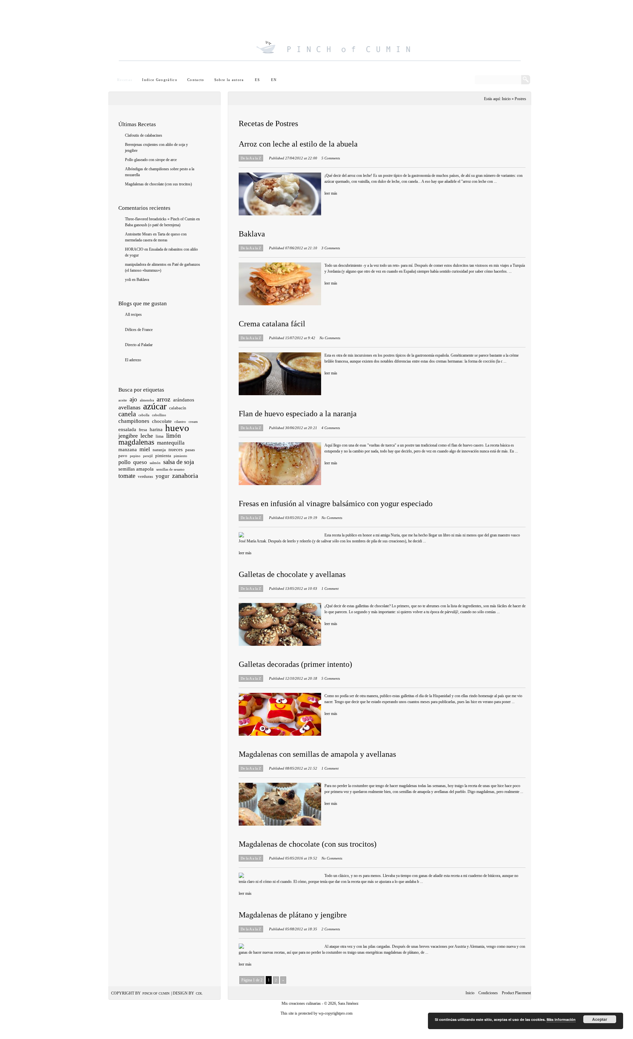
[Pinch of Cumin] (319, 38)
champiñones (133, 421)
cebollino (159, 415)
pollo (124, 462)
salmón (155, 463)
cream (193, 422)
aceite (122, 400)
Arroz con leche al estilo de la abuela (298, 144)
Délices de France (139, 329)
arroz (163, 399)
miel (144, 449)
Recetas (124, 80)
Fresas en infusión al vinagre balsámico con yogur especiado (336, 503)
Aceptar (599, 1019)
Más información (561, 1019)
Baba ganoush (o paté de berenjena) (152, 225)
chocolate (162, 421)
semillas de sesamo (170, 469)
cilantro (180, 422)
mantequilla (171, 443)
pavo (122, 455)
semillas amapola (136, 469)
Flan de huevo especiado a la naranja (298, 413)
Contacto (195, 80)
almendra (147, 400)
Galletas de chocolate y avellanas (292, 574)
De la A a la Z (251, 158)
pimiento (180, 456)
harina (156, 429)
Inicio (470, 993)
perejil (148, 456)
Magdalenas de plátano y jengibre (293, 915)
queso (140, 462)
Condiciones (488, 993)
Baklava (142, 279)
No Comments (329, 338)
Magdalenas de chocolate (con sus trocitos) (158, 184)
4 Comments (330, 428)
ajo (133, 399)
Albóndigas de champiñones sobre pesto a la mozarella (159, 172)
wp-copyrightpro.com (335, 1013)
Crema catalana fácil (272, 323)
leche (146, 435)
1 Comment (330, 588)
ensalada (127, 429)
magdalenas (136, 442)
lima (160, 436)
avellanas (129, 407)
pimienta (163, 455)
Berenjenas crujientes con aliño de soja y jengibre (156, 147)
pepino (135, 456)
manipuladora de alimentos (145, 264)
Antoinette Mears (138, 234)
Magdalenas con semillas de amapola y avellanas (317, 754)
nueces (175, 449)
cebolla (143, 415)
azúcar (154, 406)
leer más (330, 193)
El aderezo (133, 360)
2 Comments (330, 929)
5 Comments (330, 158)
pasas (190, 449)
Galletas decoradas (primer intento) (295, 664)
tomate (126, 475)
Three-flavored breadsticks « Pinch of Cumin (160, 219)
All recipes (133, 314)
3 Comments (330, 248)
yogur (162, 476)
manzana (127, 449)
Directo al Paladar (139, 344)
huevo (177, 428)
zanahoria (185, 475)
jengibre (128, 435)
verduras (145, 476)
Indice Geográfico (159, 80)
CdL (199, 993)
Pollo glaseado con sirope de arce (151, 159)
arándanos (183, 399)
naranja (159, 449)
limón (173, 435)
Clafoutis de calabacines (143, 135)
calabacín (177, 407)
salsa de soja (178, 461)
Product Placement (516, 993)
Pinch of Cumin (155, 993)
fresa (143, 429)
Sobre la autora (229, 80)
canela (127, 414)
